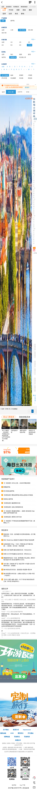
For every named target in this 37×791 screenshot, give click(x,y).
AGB (12, 733)
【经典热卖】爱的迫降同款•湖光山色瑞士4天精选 (18, 495)
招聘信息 (7, 736)
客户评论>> (12, 404)
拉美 (10, 13)
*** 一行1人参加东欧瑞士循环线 (10, 633)
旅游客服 (25, 767)
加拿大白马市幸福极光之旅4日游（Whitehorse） (17, 554)
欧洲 (4, 10)
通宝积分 (21, 733)
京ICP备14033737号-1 (15, 788)
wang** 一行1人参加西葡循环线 (10, 623)
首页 (3, 6)
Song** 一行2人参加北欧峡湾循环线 (12, 616)
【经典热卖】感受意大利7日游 (12, 517)
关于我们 (6, 729)
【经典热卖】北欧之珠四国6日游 (13, 507)
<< (29, 411)
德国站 (4, 743)
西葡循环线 (6, 487)
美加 (24, 10)
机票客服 (11, 779)
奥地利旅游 (24, 6)
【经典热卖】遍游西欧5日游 (11, 503)
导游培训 (27, 736)
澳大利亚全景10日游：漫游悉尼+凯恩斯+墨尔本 (17, 569)
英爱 (18, 10)
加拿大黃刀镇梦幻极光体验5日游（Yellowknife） (17, 550)
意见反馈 (26, 788)
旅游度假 (9, 6)
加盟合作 (18, 740)
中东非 (11, 10)
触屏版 (14, 785)
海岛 (16, 13)
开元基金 (31, 733)
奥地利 (27, 87)
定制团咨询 (25, 779)
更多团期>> (35, 399)
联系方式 (16, 729)
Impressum (27, 729)
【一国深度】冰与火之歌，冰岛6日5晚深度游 (16, 483)
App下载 (22, 785)
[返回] (2, 2)
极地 (22, 13)
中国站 (13, 743)
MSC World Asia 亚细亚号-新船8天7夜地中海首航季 (18, 540)
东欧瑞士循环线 (8, 499)
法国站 (9, 743)
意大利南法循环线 (8, 491)
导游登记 (17, 736)
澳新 (30, 10)
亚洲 (4, 13)
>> (35, 411)
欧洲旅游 (16, 6)
